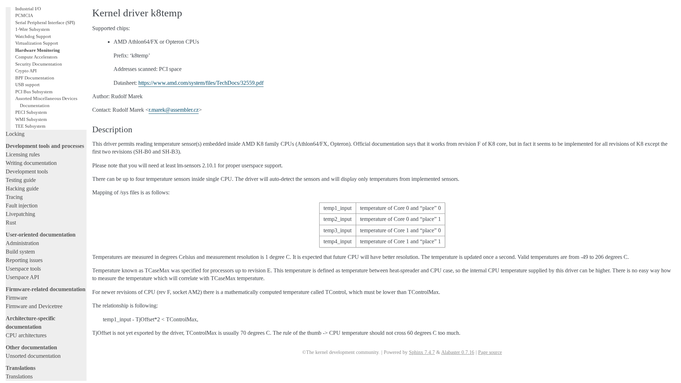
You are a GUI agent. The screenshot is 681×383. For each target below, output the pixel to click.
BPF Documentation (34, 78)
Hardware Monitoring (37, 50)
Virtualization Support (36, 43)
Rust (11, 223)
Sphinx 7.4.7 (422, 352)
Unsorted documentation (33, 356)
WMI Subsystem (31, 119)
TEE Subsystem (30, 126)
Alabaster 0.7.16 (457, 352)
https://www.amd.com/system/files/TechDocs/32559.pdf (201, 83)
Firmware (16, 298)
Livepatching (20, 214)
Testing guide (21, 180)
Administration (22, 243)
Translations (19, 376)
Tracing (14, 197)
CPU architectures (26, 335)
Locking (15, 134)
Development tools (27, 171)
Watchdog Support (33, 36)
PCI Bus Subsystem (33, 91)
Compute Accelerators (36, 57)
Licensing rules (23, 154)
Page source (490, 352)
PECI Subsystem (31, 112)
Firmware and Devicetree (34, 306)
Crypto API (26, 70)
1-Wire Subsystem (32, 29)
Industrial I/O (28, 8)
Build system (20, 252)
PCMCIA (24, 15)
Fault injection (22, 205)
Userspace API (22, 277)
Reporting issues (24, 260)
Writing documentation (31, 163)
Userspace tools (23, 269)
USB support (27, 84)
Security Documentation (38, 64)
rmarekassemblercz (174, 110)
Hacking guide (22, 188)
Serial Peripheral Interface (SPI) (45, 22)
